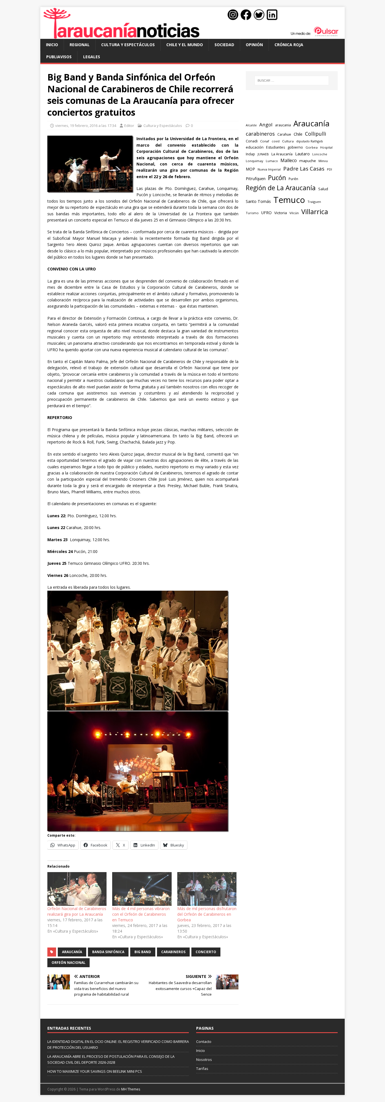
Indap (250, 154)
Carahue (284, 134)
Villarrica (314, 211)
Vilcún (294, 213)
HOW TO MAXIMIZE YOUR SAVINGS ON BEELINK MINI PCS (94, 1071)
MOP (250, 169)
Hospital (326, 147)
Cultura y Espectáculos (128, 44)
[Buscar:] (291, 80)
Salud (323, 188)
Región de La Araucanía (281, 187)
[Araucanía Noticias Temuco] (192, 35)
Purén (293, 178)
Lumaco (272, 161)
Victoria (280, 212)
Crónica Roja (289, 44)
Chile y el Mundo (184, 44)
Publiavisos (59, 56)
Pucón (277, 177)
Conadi (252, 141)
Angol (266, 124)
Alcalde (251, 125)
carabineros (173, 951)
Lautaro (302, 153)
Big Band (142, 951)
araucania (283, 125)
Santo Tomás (258, 201)
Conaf (264, 141)
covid (276, 141)
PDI (329, 169)
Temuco (289, 199)
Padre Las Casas (303, 168)
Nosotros (204, 1059)
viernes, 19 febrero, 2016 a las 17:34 (85, 125)
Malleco (288, 160)
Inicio (52, 44)
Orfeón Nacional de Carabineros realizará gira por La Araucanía (76, 911)
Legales (91, 56)
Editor (129, 125)
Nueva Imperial (269, 169)
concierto (206, 951)
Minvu (323, 161)
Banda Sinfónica (108, 951)
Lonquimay (254, 161)
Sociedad (224, 44)
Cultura (288, 141)
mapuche (307, 160)
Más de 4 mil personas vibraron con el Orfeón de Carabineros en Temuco (141, 914)
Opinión (254, 44)
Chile (298, 134)
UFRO (266, 212)
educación (255, 147)
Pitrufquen (255, 178)
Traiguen (314, 202)
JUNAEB (263, 154)
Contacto (203, 1041)
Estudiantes (275, 147)
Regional (80, 44)
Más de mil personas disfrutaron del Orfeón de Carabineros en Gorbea (206, 914)
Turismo (252, 213)
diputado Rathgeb (309, 141)
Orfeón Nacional (68, 962)
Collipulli (315, 133)
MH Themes (130, 1089)
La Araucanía (282, 154)
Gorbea (312, 147)
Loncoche (319, 154)
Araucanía (72, 951)
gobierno (295, 147)
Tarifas (202, 1068)
